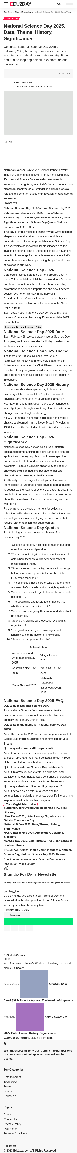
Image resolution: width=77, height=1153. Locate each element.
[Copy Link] (23, 74)
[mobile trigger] (7, 4)
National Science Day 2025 (21, 208)
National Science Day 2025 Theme (31, 212)
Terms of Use (50, 895)
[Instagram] (23, 1145)
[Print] (29, 74)
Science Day (46, 859)
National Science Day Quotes (38, 222)
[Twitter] (21, 1145)
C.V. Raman (21, 849)
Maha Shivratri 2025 (24, 685)
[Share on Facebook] (12, 74)
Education (12, 18)
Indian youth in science (45, 849)
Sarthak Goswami (22, 82)
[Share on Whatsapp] (8, 156)
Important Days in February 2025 (23, 327)
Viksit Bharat (27, 863)
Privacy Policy (59, 900)
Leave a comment (41, 1037)
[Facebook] (18, 1145)
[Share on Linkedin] (8, 164)
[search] (52, 4)
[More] (35, 74)
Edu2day (20, 4)
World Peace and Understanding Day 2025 (23, 657)
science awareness (25, 859)
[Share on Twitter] (18, 74)
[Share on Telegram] (16, 164)
